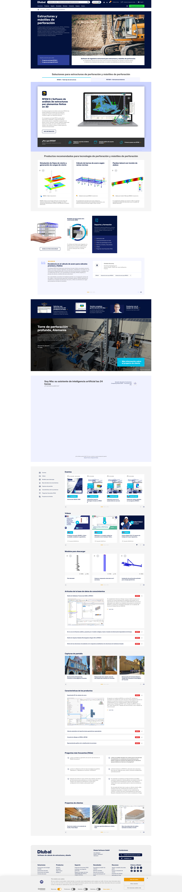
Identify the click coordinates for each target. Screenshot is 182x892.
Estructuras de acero (43, 870)
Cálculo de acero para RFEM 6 (107, 275)
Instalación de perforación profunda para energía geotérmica (131, 579)
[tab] (39, 366)
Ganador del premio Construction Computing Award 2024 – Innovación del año (121, 383)
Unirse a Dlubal (135, 865)
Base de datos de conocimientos (50, 483)
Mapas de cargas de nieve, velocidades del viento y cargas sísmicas (81, 874)
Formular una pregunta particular (80, 870)
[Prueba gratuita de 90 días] (107, 2)
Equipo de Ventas (94, 457)
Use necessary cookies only (134, 887)
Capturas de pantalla (47, 486)
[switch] (73, 889)
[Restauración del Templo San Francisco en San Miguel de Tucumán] (77, 665)
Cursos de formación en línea (103, 240)
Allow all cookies (134, 879)
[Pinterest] (135, 871)
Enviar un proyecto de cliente (117, 871)
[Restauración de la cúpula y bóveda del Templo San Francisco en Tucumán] (104, 665)
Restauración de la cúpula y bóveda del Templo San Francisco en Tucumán (104, 677)
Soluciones (40, 6)
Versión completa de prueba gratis (119, 868)
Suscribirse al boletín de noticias (99, 868)
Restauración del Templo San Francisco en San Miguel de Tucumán (77, 677)
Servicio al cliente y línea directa (104, 244)
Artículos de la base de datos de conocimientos (85, 591)
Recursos (65, 6)
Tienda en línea (116, 2)
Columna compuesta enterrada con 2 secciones (104, 579)
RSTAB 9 (58, 869)
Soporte (52, 6)
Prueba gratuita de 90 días (137, 6)
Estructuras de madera (43, 872)
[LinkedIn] (131, 871)
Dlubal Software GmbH (102, 850)
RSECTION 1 (59, 871)
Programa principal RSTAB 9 (50, 62)
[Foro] (131, 868)
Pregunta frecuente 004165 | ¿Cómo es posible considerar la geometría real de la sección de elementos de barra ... (76, 536)
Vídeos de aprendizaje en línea (104, 242)
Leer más (111, 609)
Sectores (48, 9)
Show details (106, 889)
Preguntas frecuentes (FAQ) (49, 493)
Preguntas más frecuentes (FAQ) (104, 249)
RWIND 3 (58, 872)
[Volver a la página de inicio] (41, 2)
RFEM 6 (97, 275)
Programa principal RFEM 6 (49, 60)
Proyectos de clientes (47, 496)
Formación (71, 6)
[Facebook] (138, 868)
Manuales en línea (116, 875)
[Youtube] (135, 868)
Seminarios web (100, 238)
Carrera (83, 6)
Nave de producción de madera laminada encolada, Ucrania (130, 827)
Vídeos (98, 246)
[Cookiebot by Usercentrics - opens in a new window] (41, 889)
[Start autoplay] (66, 507)
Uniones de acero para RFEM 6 (121, 275)
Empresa (78, 6)
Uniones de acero (42, 874)
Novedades (58, 6)
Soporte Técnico (87, 457)
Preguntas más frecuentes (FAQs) (79, 753)
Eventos (44, 472)
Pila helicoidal (70, 578)
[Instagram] (141, 871)
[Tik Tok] (138, 871)
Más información (49, 131)
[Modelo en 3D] (40, 170)
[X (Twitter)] (141, 868)
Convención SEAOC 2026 (73, 499)
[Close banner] (147, 878)
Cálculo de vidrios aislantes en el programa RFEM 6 (134, 500)
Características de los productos (50, 489)
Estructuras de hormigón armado (44, 868)
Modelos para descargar (50, 249)
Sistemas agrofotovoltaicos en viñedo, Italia (104, 827)
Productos (46, 6)
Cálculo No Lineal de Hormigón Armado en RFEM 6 (94, 501)
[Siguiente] (142, 35)
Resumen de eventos (98, 872)
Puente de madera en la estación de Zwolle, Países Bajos (76, 827)
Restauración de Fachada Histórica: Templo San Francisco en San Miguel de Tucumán (131, 678)
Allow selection (134, 883)
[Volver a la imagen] (43, 170)
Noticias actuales (97, 870)
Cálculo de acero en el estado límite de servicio (113, 500)
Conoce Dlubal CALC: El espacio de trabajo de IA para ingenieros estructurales (131, 536)
